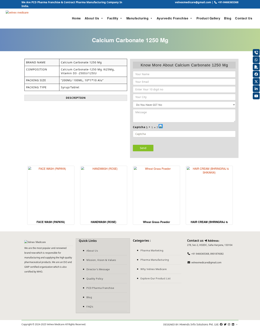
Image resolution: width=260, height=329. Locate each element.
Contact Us (243, 18)
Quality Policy (94, 278)
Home (76, 18)
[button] (161, 127)
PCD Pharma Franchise (100, 288)
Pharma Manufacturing (154, 259)
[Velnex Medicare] (48, 242)
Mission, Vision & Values (101, 260)
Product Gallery (208, 18)
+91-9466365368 (227, 2)
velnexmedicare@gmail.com (192, 2)
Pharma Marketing (151, 250)
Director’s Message (98, 269)
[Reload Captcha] (161, 126)
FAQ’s (89, 306)
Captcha (139, 127)
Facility (112, 18)
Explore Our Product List (155, 278)
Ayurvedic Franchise (172, 18)
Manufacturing (137, 18)
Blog (227, 18)
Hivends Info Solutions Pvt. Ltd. (199, 324)
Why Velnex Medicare (153, 269)
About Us (92, 18)
